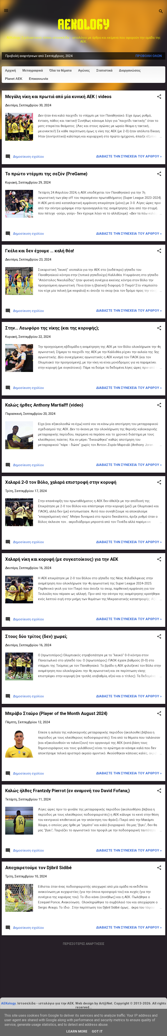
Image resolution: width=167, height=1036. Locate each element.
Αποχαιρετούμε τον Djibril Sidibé (38, 867)
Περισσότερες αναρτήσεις (83, 944)
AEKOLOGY (84, 26)
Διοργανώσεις (130, 70)
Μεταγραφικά (32, 70)
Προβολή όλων (148, 56)
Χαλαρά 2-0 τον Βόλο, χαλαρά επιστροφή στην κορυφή (60, 482)
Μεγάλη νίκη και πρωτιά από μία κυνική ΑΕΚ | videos (58, 96)
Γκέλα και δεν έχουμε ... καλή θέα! (39, 250)
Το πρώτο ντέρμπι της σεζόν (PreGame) (46, 173)
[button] (159, 97)
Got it (97, 1031)
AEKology (8, 1003)
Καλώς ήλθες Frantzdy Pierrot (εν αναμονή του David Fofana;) (67, 790)
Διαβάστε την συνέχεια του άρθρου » (129, 156)
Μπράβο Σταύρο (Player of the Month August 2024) (56, 713)
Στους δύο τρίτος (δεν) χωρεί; (36, 636)
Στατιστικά (104, 70)
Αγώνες (84, 70)
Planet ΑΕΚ (13, 78)
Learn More (76, 1031)
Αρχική (10, 70)
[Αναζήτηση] (161, 11)
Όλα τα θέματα (60, 70)
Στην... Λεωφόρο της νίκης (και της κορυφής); (52, 328)
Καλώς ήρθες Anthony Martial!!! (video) (44, 405)
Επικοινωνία (38, 78)
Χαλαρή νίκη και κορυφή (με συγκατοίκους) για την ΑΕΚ (61, 559)
